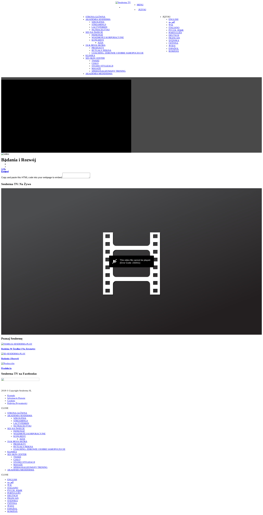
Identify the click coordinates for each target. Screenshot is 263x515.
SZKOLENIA (98, 22)
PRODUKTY (98, 48)
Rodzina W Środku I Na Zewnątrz (18, 349)
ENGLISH (173, 19)
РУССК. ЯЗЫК (176, 30)
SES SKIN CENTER (95, 58)
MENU (140, 4)
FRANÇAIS (174, 38)
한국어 (172, 46)
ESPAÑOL (174, 48)
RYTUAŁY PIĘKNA (101, 50)
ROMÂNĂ (174, 51)
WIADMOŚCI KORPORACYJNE (108, 37)
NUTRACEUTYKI (101, 29)
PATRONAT (97, 35)
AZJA (100, 42)
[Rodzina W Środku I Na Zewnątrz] (16, 344)
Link (3, 169)
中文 (171, 25)
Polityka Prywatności (17, 403)
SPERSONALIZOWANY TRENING (109, 71)
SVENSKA (174, 40)
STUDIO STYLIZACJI (102, 66)
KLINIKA (90, 55)
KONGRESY (98, 40)
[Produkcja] (7, 363)
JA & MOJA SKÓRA (95, 45)
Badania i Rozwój (10, 358)
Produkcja (6, 368)
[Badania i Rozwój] (13, 353)
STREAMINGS (99, 24)
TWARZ (95, 60)
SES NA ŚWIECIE (94, 32)
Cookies (11, 400)
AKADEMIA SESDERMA (98, 19)
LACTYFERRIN (99, 27)
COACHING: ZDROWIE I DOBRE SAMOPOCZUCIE (118, 53)
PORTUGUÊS (175, 32)
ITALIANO (174, 27)
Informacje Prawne (16, 398)
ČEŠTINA (173, 43)
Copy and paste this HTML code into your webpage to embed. (31, 177)
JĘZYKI (142, 9)
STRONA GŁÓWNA (95, 17)
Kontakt (11, 395)
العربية (172, 22)
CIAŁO (95, 63)
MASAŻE (96, 68)
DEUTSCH (174, 35)
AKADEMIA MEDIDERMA (99, 73)
